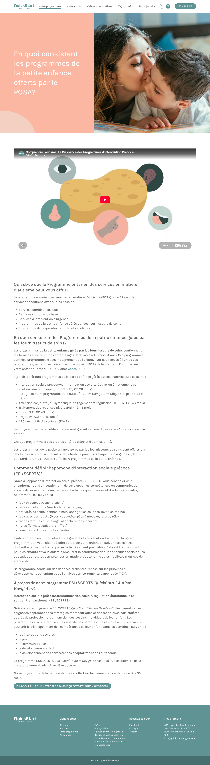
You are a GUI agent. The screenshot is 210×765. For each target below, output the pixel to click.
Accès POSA (76, 369)
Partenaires (65, 735)
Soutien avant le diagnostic (108, 731)
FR (168, 7)
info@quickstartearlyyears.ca (179, 738)
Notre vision (74, 6)
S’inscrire (185, 6)
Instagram (134, 728)
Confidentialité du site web (108, 735)
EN (162, 7)
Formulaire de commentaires (109, 738)
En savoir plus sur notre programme (62, 686)
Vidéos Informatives (99, 6)
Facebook (134, 725)
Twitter (133, 731)
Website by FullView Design (105, 760)
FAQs (97, 725)
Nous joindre (147, 6)
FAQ (119, 6)
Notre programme (50, 6)
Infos (130, 6)
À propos (64, 728)
